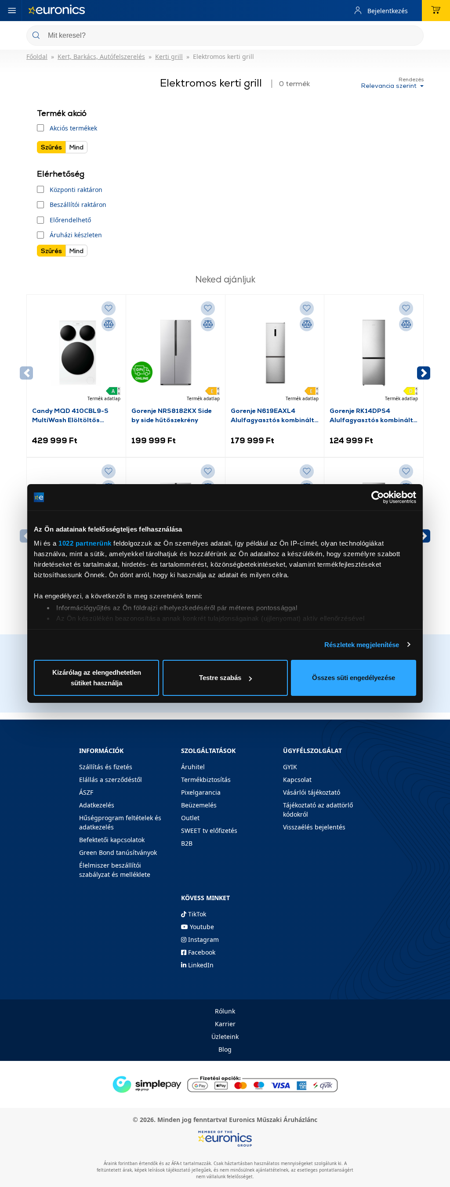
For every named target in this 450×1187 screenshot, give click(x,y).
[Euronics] (57, 10)
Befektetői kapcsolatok (112, 840)
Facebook (200, 952)
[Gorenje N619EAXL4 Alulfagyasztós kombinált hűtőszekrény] (275, 352)
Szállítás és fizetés (105, 767)
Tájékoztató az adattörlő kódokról (318, 809)
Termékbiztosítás (206, 779)
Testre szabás (220, 677)
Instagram (202, 939)
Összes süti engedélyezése (353, 677)
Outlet (190, 818)
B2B (186, 843)
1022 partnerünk (85, 543)
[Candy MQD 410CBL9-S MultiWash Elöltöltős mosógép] (76, 352)
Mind (76, 147)
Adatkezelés (96, 805)
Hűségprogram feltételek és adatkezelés (120, 822)
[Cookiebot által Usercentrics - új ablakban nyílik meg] (377, 497)
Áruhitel (193, 767)
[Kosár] (436, 10)
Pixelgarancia (201, 792)
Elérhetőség (60, 173)
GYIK (290, 767)
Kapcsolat (297, 779)
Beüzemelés (199, 805)
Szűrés (51, 147)
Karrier (225, 1024)
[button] (423, 373)
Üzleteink (225, 1036)
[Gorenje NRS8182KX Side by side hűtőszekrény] (175, 352)
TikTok (196, 914)
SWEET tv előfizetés (209, 830)
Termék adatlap (103, 398)
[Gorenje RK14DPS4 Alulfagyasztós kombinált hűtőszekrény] (374, 352)
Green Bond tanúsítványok (118, 852)
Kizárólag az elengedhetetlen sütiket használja (96, 678)
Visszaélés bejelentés (314, 827)
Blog (225, 1049)
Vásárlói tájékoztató (311, 792)
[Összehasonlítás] (109, 324)
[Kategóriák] (12, 10)
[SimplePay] (225, 1083)
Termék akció (62, 113)
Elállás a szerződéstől (110, 779)
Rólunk (225, 1011)
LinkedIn (200, 965)
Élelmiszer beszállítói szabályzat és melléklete (114, 870)
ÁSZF (86, 792)
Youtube (201, 927)
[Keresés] (413, 36)
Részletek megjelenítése (361, 644)
